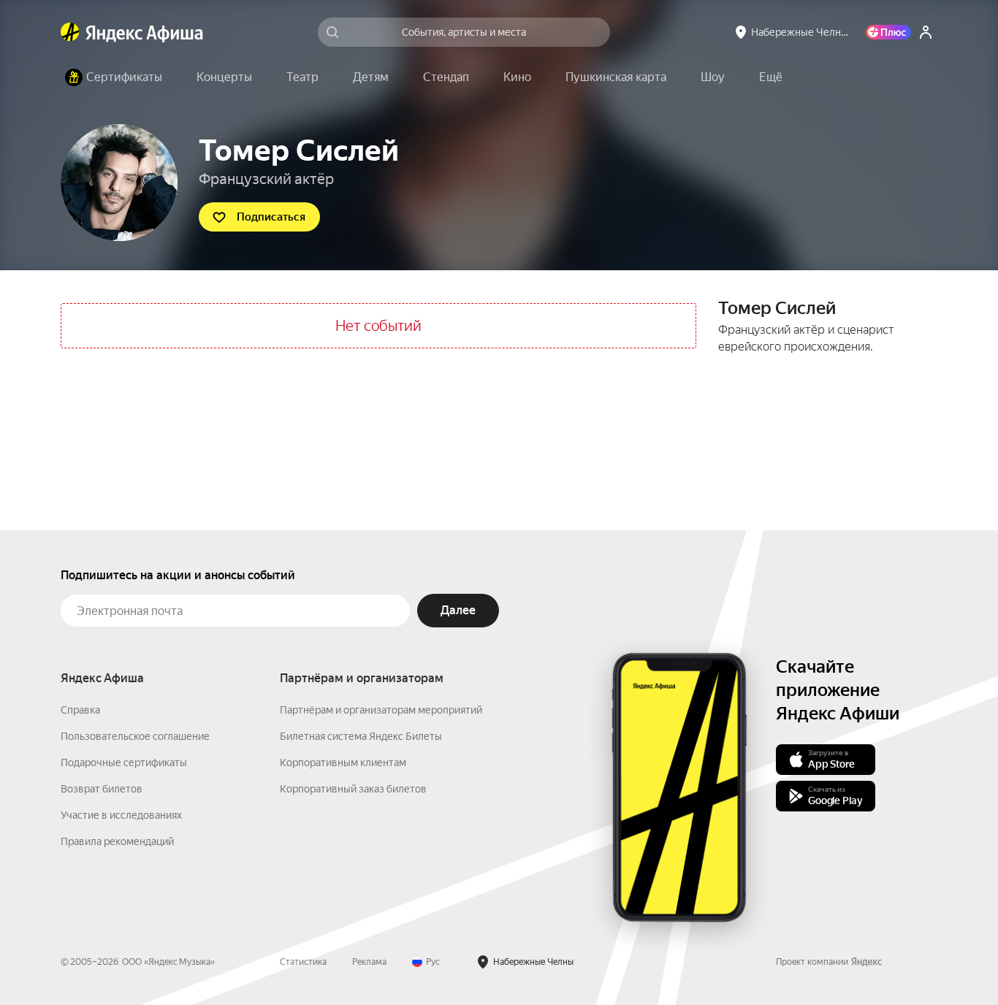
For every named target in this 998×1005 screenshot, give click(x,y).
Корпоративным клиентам (343, 762)
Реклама (369, 962)
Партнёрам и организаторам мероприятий (381, 710)
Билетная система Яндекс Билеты (361, 736)
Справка (80, 710)
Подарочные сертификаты (124, 762)
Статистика (303, 962)
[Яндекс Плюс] (888, 32)
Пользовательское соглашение (135, 736)
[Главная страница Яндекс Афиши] (70, 32)
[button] (770, 77)
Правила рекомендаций (117, 841)
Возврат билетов (101, 789)
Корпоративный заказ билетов (353, 789)
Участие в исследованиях (121, 815)
